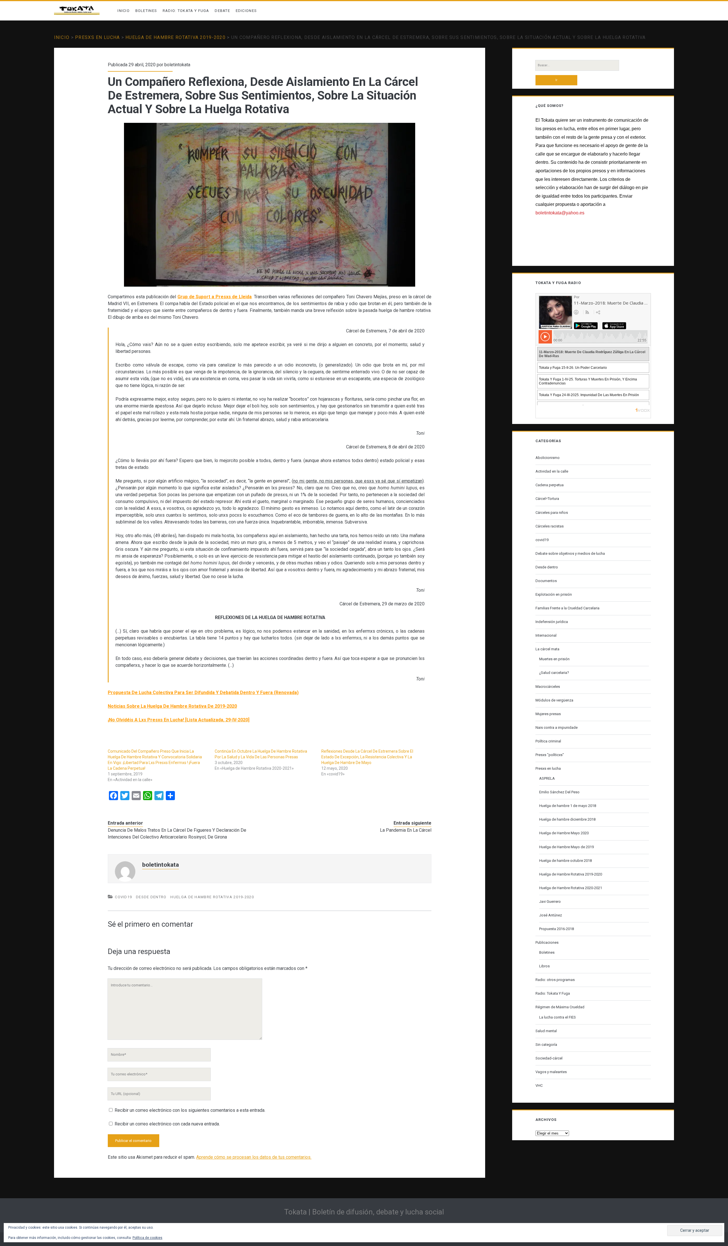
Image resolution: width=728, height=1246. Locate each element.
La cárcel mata (547, 649)
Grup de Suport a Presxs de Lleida (214, 296)
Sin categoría (546, 1044)
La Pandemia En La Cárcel (405, 830)
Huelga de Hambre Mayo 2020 (564, 833)
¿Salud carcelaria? (554, 672)
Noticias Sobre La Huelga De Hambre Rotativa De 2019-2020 (172, 706)
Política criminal (548, 741)
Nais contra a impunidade (556, 727)
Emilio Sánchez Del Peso (559, 792)
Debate (222, 11)
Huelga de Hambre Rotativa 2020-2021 (570, 888)
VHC (539, 1085)
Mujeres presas (548, 714)
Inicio (123, 11)
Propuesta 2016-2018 (556, 929)
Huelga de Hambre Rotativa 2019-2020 (175, 37)
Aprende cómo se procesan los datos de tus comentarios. (253, 1157)
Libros (544, 966)
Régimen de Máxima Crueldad (559, 1007)
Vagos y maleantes (551, 1072)
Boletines (146, 11)
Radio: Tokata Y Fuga (186, 11)
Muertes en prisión (554, 659)
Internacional (546, 635)
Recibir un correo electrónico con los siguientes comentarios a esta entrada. (190, 1110)
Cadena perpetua (549, 485)
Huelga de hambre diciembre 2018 (567, 819)
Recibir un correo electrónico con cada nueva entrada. (167, 1124)
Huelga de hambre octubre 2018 (565, 860)
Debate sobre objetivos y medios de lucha (570, 553)
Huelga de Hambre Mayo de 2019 (566, 847)
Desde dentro (151, 897)
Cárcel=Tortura (547, 498)
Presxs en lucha (97, 37)
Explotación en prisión (553, 594)
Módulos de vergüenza (554, 700)
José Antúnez (550, 915)
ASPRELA (547, 778)
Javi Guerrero (550, 901)
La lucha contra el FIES (557, 1017)
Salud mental (546, 1031)
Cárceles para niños (551, 512)
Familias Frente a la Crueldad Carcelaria (567, 608)
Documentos (546, 581)
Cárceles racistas (549, 526)
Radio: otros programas (555, 980)
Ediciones (246, 11)
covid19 (123, 897)
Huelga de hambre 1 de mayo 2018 (567, 806)
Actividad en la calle (551, 471)
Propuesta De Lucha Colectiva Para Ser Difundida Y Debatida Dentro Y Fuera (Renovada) (203, 692)
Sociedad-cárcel (548, 1058)
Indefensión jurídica (551, 622)
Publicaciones (547, 942)
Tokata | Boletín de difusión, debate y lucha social (364, 1212)
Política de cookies (147, 1238)
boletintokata (177, 64)
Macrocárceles (547, 686)
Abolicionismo (547, 458)
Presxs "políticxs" (549, 755)
